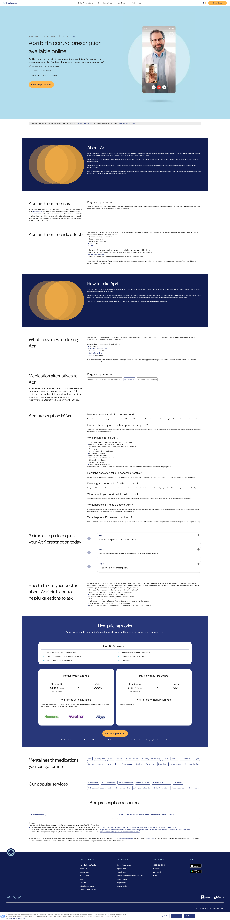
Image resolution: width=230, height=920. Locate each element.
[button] (85, 3)
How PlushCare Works (88, 865)
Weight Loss (121, 883)
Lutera (165, 759)
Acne (91, 246)
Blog (81, 879)
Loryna (196, 759)
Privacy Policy (13, 918)
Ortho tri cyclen (175, 764)
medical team (149, 839)
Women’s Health (49, 36)
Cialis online (178, 783)
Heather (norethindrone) (151, 759)
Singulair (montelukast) (98, 349)
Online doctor (93, 783)
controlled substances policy (84, 123)
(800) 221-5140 (159, 865)
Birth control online (192, 764)
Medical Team (85, 872)
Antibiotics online (142, 783)
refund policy (149, 740)
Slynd (116, 764)
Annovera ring (127, 764)
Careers (83, 883)
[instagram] (8, 897)
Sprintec (91, 764)
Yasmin (100, 764)
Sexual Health (34, 36)
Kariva (109, 764)
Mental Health (122, 872)
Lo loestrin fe (129, 379)
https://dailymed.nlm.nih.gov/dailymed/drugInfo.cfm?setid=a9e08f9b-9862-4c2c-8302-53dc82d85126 (139, 827)
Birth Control (63, 36)
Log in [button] (204, 3)
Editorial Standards (87, 886)
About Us (83, 869)
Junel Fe (174, 759)
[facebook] (19, 897)
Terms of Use (21, 918)
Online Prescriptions (124, 865)
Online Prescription (161, 788)
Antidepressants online (141, 788)
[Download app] (196, 866)
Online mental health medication (100, 788)
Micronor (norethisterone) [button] (147, 379)
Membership (158, 872)
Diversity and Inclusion (88, 890)
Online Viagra (194, 788)
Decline (177, 916)
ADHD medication (108, 783)
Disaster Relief (122, 886)
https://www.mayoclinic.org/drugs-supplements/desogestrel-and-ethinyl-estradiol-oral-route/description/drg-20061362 (145, 830)
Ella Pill (110, 759)
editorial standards (126, 839)
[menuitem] (10, 3)
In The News (84, 876)
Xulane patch (100, 759)
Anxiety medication (125, 783)
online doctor (37, 212)
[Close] (227, 916)
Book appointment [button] (217, 3)
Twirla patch (150, 764)
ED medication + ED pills (161, 783)
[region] (115, 916)
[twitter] (14, 897)
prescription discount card (127, 123)
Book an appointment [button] (41, 84)
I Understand (189, 916)
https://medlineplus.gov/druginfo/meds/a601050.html (120, 832)
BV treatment (37, 814)
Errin (90, 759)
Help (155, 876)
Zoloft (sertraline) (95, 353)
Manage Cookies (164, 916)
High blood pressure (96, 254)
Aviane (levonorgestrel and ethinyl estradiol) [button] (104, 379)
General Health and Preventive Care (130, 876)
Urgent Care (121, 869)
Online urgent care (178, 788)
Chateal (119, 759)
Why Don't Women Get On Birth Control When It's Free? (145, 814)
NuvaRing (139, 764)
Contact (156, 869)
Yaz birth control (132, 759)
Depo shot (162, 764)
